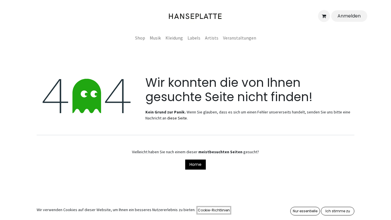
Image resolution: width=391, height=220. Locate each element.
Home (195, 164)
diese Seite (177, 118)
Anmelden (349, 16)
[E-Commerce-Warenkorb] (324, 16)
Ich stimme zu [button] (337, 211)
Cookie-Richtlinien (214, 210)
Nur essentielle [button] (305, 211)
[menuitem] (140, 38)
